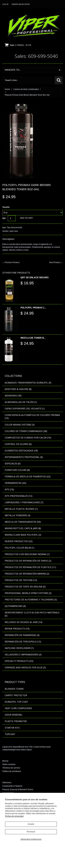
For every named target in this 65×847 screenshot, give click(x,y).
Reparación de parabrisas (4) (22, 635)
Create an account (21, 4)
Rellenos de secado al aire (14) (23, 622)
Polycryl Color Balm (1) (19, 547)
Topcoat (10, 734)
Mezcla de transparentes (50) (23, 521)
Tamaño (5, 207)
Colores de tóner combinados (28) (26, 431)
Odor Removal (13, 714)
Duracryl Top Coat (16, 701)
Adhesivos (6, 782)
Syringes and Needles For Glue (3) (25, 667)
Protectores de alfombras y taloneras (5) (31, 599)
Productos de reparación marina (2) (27, 573)
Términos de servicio (11, 768)
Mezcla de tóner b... (33, 338)
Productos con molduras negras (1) (27, 554)
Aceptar (31, 824)
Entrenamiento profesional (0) (24, 456)
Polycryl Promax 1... (33, 307)
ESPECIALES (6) (13, 463)
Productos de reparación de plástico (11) (30, 567)
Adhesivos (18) (13, 395)
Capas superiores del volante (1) (24, 408)
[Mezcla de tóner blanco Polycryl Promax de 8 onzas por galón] (10, 349)
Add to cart (26, 218)
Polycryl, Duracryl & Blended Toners (17, 789)
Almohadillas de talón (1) (21, 402)
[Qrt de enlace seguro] (10, 289)
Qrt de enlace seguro (35, 277)
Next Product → (56, 262)
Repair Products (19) (17, 628)
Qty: (4, 218)
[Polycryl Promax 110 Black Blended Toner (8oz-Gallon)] (10, 319)
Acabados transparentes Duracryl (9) (28, 382)
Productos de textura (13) (21, 580)
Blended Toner (14, 688)
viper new (13, 231)
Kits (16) (9, 489)
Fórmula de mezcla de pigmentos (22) (27, 476)
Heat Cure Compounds (18, 708)
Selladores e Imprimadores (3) (23, 654)
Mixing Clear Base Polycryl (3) (23, 534)
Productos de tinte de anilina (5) (25, 586)
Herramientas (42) (15, 482)
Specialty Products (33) (19, 660)
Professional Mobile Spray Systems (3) (28, 593)
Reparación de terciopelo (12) (23, 641)
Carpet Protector (16, 695)
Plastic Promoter (16, 721)
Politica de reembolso (11, 771)
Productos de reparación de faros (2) (28, 560)
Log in (5, 4)
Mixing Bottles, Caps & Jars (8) (23, 528)
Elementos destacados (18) (21, 450)
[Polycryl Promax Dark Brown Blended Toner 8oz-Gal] (20, 104)
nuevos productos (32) (18, 541)
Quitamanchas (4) (15, 605)
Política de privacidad (14, 816)
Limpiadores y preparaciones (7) (24, 502)
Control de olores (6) (18, 444)
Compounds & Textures (12, 786)
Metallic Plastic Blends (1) (21, 508)
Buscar (5, 761)
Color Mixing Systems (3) (20, 424)
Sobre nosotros (8, 764)
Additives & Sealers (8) (18, 389)
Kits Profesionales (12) (18, 495)
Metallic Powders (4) (17, 515)
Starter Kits (12, 727)
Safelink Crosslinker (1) (19, 648)
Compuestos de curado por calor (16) (28, 437)
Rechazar (31, 832)
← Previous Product (10, 262)
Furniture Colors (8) (17, 469)
